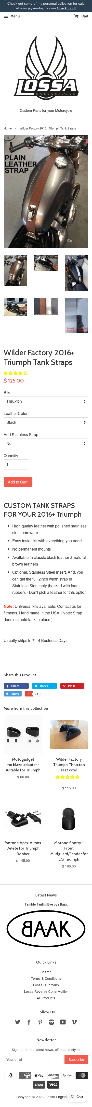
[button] (16, 373)
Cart (84, 16)
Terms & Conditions (46, 978)
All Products (46, 997)
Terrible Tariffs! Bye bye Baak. (46, 904)
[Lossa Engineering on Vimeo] (74, 1022)
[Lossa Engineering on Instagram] (51, 1022)
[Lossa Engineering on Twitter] (17, 1022)
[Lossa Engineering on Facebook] (29, 1022)
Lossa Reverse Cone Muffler (46, 991)
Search (46, 971)
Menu (15, 16)
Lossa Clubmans (46, 984)
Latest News (46, 895)
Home (8, 128)
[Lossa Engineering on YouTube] (63, 1022)
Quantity (11, 455)
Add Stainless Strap (21, 434)
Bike (8, 392)
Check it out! (66, 8)
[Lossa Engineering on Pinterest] (40, 1022)
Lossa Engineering (60, 1096)
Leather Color (15, 413)
